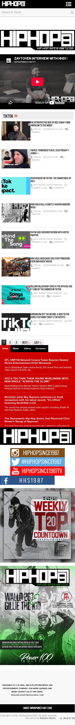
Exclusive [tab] (41, 348)
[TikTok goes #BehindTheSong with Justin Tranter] (15, 240)
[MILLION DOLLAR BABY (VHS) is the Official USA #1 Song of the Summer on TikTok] (15, 295)
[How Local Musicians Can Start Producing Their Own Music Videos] (15, 267)
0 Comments (58, 188)
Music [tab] (16, 348)
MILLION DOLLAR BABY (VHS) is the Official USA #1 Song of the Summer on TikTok (51, 288)
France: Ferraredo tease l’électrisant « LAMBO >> (49, 152)
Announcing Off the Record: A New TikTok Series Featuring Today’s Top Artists (49, 316)
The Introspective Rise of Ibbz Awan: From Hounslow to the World (50, 124)
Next (25, 343)
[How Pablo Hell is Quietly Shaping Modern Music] (15, 213)
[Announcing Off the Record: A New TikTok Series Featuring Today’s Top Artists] (15, 322)
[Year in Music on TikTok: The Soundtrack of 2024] (15, 186)
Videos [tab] (27, 348)
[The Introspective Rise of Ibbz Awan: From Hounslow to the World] (15, 131)
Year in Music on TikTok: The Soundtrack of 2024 (50, 180)
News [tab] (5, 348)
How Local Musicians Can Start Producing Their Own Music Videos (50, 260)
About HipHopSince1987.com (37, 708)
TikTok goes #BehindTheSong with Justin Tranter (49, 234)
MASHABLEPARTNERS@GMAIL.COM (27, 695)
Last (37, 343)
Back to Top (69, 718)
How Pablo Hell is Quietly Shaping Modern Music (50, 206)
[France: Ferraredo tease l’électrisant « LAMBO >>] (15, 159)
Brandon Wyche (48, 718)
